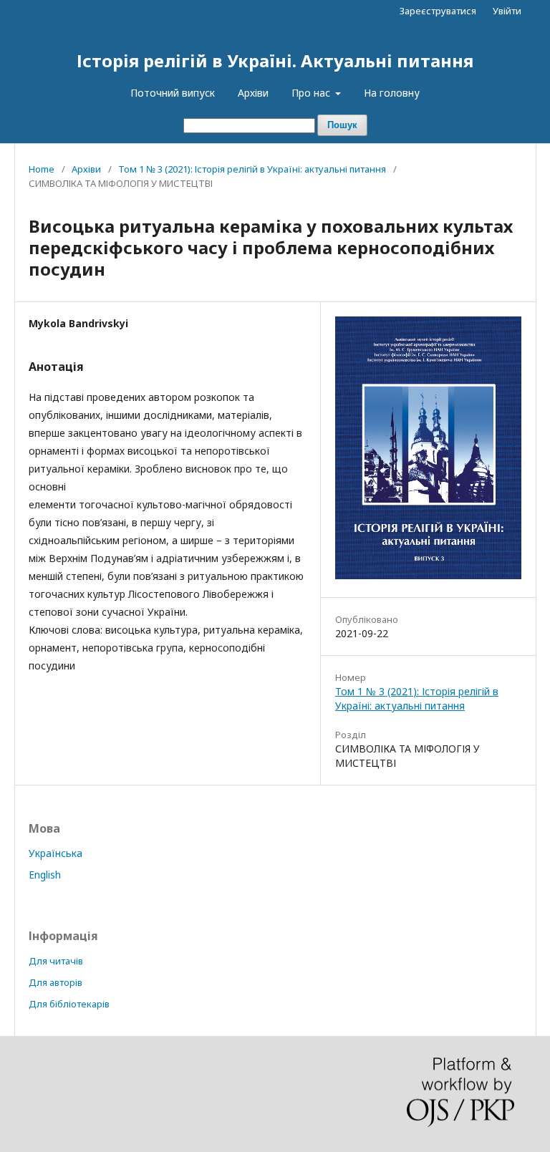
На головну (392, 93)
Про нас (312, 93)
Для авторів (55, 982)
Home (41, 169)
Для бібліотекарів (69, 1003)
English (45, 874)
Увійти (507, 10)
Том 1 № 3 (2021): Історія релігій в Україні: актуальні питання (252, 169)
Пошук (342, 125)
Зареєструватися (438, 10)
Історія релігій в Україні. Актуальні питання (275, 60)
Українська (55, 853)
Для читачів (56, 960)
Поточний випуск (172, 93)
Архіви (253, 93)
